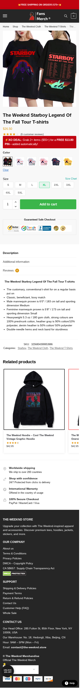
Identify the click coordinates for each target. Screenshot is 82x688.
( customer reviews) (32, 134)
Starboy (22, 348)
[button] (73, 16)
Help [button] (72, 683)
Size (5, 178)
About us (8, 548)
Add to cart (48, 204)
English (17, 669)
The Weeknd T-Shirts (55, 26)
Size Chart (71, 178)
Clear (6, 169)
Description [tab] (10, 253)
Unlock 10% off (8, 671)
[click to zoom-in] (41, 69)
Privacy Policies (12, 558)
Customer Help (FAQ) (16, 608)
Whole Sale (10, 613)
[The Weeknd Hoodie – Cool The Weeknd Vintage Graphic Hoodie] (34, 399)
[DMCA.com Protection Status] (39, 573)
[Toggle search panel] (66, 16)
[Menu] (8, 16)
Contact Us (9, 603)
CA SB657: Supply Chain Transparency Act (28, 568)
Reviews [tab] (10, 270)
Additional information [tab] (16, 261)
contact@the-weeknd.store (28, 647)
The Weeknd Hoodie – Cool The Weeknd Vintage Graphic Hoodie (30, 437)
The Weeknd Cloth (31, 26)
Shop (15, 26)
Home (6, 26)
